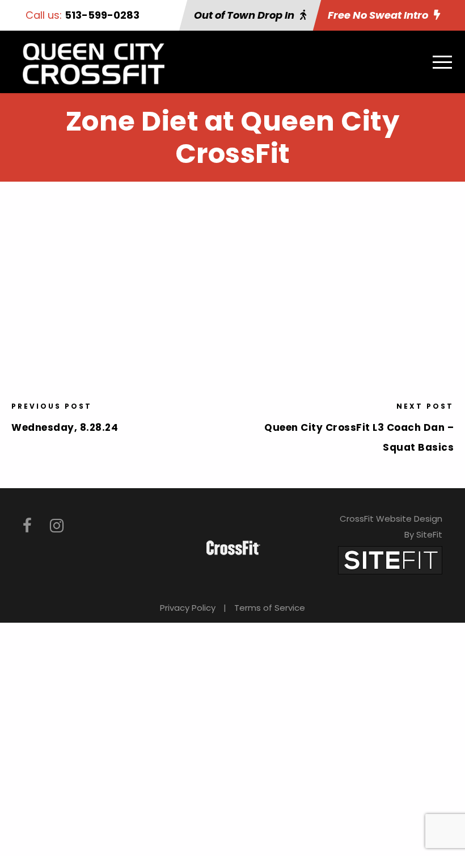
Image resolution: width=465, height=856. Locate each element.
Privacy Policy (187, 608)
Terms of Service (269, 608)
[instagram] (57, 526)
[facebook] (27, 526)
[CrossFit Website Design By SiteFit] (390, 559)
